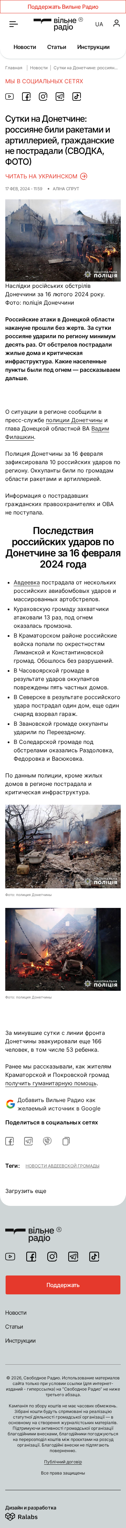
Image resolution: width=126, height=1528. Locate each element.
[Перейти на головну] (33, 1230)
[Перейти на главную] (58, 24)
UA (99, 24)
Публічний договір (63, 1461)
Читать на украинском (41, 176)
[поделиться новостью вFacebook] (9, 1141)
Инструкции (93, 46)
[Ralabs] (30, 1515)
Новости (25, 46)
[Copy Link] (66, 1141)
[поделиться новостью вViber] (47, 1141)
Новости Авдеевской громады (62, 1165)
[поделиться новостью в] (9, 96)
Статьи (56, 46)
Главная (13, 67)
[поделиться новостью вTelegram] (28, 1141)
